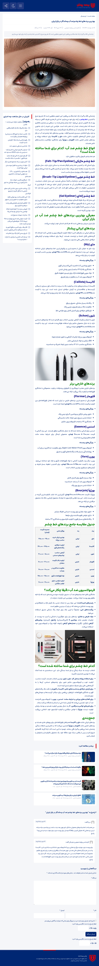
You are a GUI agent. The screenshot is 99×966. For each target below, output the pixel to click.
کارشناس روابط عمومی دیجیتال (79, 842)
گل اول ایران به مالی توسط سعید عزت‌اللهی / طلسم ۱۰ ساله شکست (16, 157)
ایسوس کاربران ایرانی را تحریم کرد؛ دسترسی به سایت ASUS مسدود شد (15, 151)
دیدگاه (93, 878)
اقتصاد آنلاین (76, 786)
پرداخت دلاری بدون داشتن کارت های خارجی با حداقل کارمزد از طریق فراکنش (17, 191)
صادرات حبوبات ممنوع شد (19, 215)
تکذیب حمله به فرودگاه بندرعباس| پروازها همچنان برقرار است (16, 135)
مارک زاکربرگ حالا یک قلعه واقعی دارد (17, 129)
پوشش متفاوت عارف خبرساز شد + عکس (16, 123)
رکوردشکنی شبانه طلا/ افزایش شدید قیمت (17, 141)
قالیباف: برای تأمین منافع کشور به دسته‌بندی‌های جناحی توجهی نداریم (15, 228)
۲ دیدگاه (37, 27)
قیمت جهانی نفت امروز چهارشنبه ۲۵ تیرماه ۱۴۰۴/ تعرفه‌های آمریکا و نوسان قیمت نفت (17, 221)
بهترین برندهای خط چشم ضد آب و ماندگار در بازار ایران (73, 21)
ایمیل (61, 910)
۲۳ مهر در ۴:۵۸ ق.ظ (40, 821)
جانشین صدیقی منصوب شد (18, 146)
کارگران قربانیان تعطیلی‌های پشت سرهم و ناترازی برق (16, 204)
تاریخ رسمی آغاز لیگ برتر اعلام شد (16, 233)
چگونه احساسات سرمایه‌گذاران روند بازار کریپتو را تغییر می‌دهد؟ (61, 767)
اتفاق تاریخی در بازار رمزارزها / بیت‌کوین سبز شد (66, 795)
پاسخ (92, 833)
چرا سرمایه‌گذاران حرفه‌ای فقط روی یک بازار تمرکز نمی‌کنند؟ (63, 753)
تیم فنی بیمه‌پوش (75, 961)
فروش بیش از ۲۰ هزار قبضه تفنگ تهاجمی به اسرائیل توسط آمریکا (16, 210)
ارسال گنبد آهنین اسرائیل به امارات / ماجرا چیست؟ (16, 238)
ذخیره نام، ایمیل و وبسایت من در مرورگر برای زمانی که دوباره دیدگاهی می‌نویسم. (69, 920)
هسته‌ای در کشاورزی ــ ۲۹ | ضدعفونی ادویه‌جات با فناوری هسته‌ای (20, 174)
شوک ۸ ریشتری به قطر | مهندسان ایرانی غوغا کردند (16, 166)
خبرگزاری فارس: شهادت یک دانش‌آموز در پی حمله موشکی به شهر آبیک (17, 182)
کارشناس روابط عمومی (72, 27)
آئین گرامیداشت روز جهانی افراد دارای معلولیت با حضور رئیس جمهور (16, 198)
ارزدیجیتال (83, 16)
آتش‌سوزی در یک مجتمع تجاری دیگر (16, 161)
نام (94, 910)
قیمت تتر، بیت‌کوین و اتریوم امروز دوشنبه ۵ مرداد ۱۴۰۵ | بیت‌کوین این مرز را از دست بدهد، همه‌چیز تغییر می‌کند (61, 782)
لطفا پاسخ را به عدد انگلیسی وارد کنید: (84, 924)
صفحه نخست (91, 16)
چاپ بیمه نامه (82, 956)
